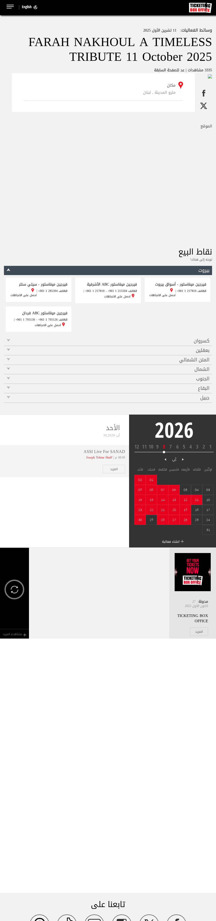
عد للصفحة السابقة (169, 70)
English (27, 6)
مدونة (203, 601)
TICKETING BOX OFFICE (192, 618)
